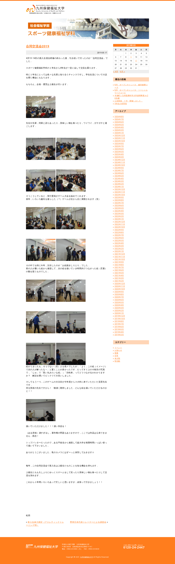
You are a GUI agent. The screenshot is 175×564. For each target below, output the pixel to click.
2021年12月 (120, 254)
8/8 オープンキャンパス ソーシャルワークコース (131, 91)
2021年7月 (119, 267)
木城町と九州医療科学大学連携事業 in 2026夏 (131, 97)
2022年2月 (119, 249)
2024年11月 (120, 162)
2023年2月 (119, 216)
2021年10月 (120, 259)
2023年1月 (119, 219)
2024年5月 (119, 176)
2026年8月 (119, 117)
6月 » (122, 71)
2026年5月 (119, 125)
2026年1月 (119, 133)
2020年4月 (119, 305)
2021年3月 (119, 278)
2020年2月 (119, 310)
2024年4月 (119, 178)
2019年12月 (120, 316)
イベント (118, 348)
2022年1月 (119, 251)
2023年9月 (119, 197)
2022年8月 (119, 232)
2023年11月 (120, 192)
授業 (116, 353)
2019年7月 (119, 324)
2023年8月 (119, 200)
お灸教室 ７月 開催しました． (129, 101)
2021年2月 (119, 281)
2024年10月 (120, 165)
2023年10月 (120, 195)
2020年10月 (120, 289)
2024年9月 (119, 168)
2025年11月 (120, 138)
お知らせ (118, 350)
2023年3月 (119, 213)
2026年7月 (119, 119)
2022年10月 (120, 227)
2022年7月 (119, 235)
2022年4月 (119, 243)
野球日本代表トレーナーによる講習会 (88, 522)
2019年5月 (119, 329)
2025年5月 (119, 152)
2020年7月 (119, 297)
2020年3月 (119, 308)
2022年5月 (119, 240)
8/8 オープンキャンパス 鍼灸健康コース (131, 86)
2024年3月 (119, 181)
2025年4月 (119, 154)
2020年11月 (120, 286)
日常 (116, 356)
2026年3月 (119, 130)
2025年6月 (119, 149)
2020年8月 (119, 294)
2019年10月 (120, 319)
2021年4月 (119, 275)
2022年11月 (120, 224)
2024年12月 (120, 160)
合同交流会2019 (37, 46)
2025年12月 (120, 135)
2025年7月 (119, 146)
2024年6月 (119, 173)
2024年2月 (119, 184)
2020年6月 (119, 300)
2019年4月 (119, 332)
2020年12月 (120, 284)
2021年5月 (119, 273)
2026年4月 (119, 127)
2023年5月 (119, 208)
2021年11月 (120, 257)
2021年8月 (119, 265)
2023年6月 (119, 205)
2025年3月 (119, 157)
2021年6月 (119, 270)
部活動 (117, 361)
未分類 (117, 358)
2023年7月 (119, 203)
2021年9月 (119, 262)
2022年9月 (119, 230)
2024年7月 (119, 170)
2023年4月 (119, 211)
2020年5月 (119, 302)
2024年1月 (119, 187)
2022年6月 (119, 238)
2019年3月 (119, 335)
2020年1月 (119, 313)
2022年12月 (120, 222)
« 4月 (115, 71)
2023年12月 (120, 189)
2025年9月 (119, 143)
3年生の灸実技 (121, 104)
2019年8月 (119, 321)
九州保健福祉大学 (86, 557)
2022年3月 (119, 246)
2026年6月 (119, 122)
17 (136, 61)
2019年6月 (119, 327)
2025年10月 (120, 141)
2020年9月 (119, 292)
